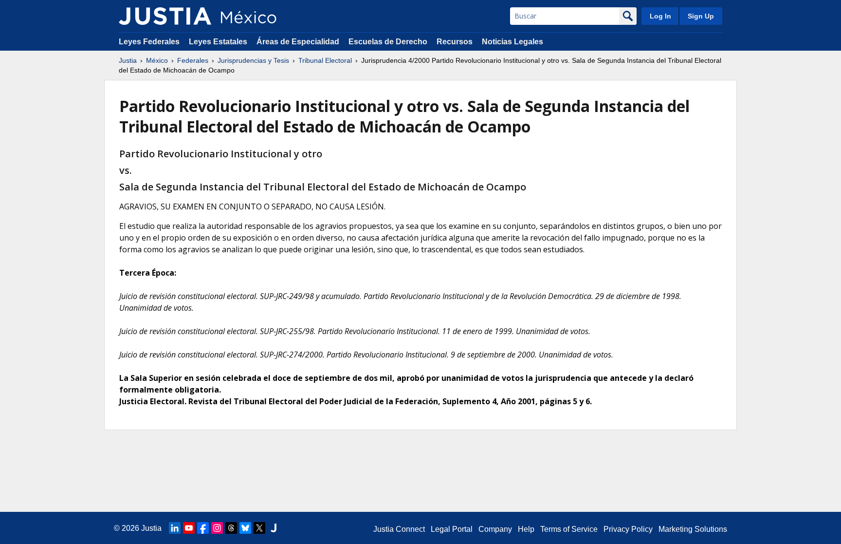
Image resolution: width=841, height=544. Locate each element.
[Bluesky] (245, 528)
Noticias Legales (512, 42)
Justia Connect (399, 529)
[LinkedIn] (175, 528)
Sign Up (701, 16)
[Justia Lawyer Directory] (273, 528)
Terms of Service (569, 529)
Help (526, 529)
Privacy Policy (628, 529)
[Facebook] (203, 528)
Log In (660, 16)
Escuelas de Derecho (387, 42)
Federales (192, 60)
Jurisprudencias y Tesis (253, 60)
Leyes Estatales (218, 42)
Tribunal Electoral (325, 60)
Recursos (455, 42)
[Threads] (231, 528)
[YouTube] (189, 528)
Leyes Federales (149, 42)
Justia (128, 60)
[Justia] (165, 16)
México (157, 60)
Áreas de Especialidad (297, 42)
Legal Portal (452, 529)
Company (495, 529)
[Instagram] (217, 528)
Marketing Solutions (692, 529)
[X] (259, 528)
